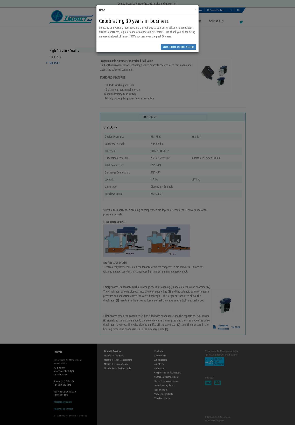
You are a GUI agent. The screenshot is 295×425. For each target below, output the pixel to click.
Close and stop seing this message (178, 47)
